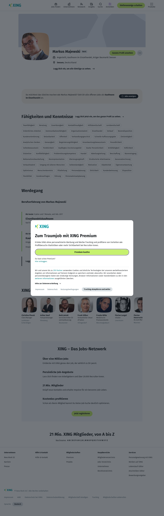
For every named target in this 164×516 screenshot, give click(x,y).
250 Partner (58, 270)
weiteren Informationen (44, 278)
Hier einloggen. (41, 261)
